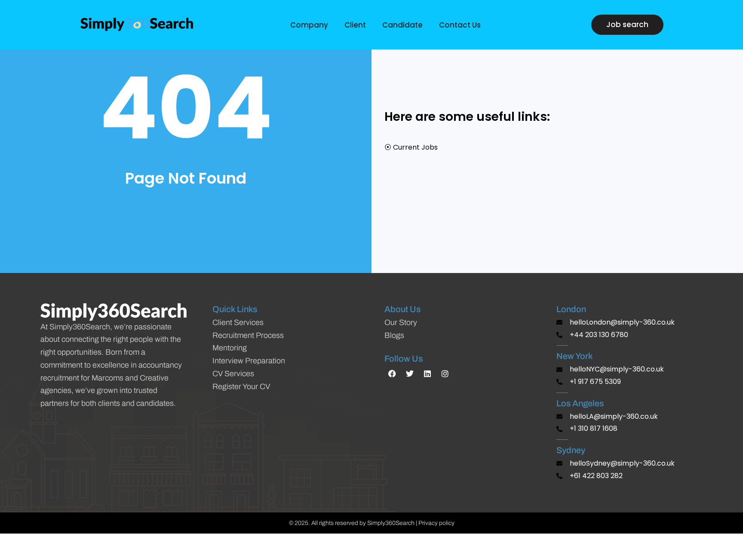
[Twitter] (410, 373)
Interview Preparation (248, 360)
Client (355, 25)
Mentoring (229, 348)
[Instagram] (445, 373)
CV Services (233, 373)
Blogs (394, 335)
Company (309, 25)
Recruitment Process (248, 335)
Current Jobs (415, 147)
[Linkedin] (427, 373)
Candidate (402, 25)
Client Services (238, 322)
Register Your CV (241, 386)
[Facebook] (392, 373)
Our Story (400, 322)
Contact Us (460, 25)
